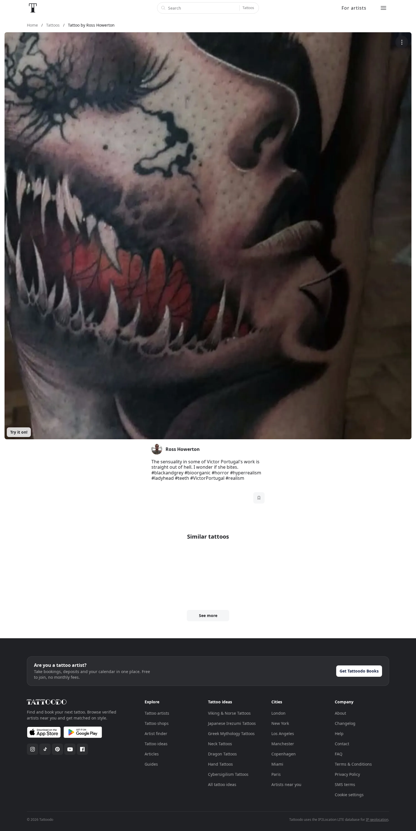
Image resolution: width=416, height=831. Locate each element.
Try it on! (18, 432)
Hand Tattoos (220, 764)
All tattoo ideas (222, 784)
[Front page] (32, 8)
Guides (151, 764)
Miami (277, 764)
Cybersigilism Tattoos (228, 774)
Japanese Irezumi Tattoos (232, 723)
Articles (152, 754)
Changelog (345, 723)
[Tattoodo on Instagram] (32, 749)
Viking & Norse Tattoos (229, 713)
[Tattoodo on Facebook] (82, 749)
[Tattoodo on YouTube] (70, 749)
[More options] (401, 42)
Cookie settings (349, 794)
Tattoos (248, 7)
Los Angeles (282, 733)
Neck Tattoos (220, 743)
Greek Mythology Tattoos (231, 733)
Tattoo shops (157, 723)
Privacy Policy (347, 774)
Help (339, 733)
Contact (342, 743)
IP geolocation (377, 819)
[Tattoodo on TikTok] (45, 749)
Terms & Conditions (353, 764)
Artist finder (156, 733)
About (340, 713)
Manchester (282, 743)
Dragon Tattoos (222, 754)
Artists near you (286, 784)
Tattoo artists (157, 713)
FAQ (338, 754)
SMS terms (345, 784)
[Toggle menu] (383, 8)
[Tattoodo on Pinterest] (57, 749)
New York (280, 723)
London (278, 713)
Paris (276, 774)
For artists (354, 8)
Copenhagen (283, 754)
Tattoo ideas (156, 743)
